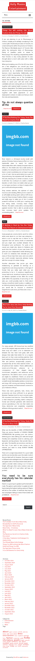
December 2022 (9, 605)
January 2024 (9, 579)
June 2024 (8, 569)
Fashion (5, 114)
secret (16, 643)
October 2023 (9, 585)
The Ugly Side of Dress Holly (11, 548)
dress (20, 634)
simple (26, 643)
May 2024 (8, 571)
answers (15, 632)
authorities (25, 631)
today (12, 646)
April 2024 (8, 573)
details (15, 633)
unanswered (25, 646)
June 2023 (8, 593)
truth (19, 646)
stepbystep (11, 644)
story (15, 644)
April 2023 (8, 597)
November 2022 (9, 607)
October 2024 (9, 560)
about (6, 632)
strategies (20, 644)
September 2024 (10, 563)
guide (21, 638)
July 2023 (7, 591)
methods (27, 640)
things (7, 646)
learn (22, 640)
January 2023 (9, 603)
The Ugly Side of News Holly (11, 526)
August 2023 (9, 589)
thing (4, 646)
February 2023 (9, 601)
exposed (26, 635)
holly (27, 637)
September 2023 (10, 587)
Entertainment (7, 27)
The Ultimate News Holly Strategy (13, 542)
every (15, 635)
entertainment (8, 635)
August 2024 (9, 565)
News (4, 221)
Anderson (25, 657)
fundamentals (16, 638)
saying (11, 643)
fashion (9, 638)
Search (5, 505)
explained (20, 635)
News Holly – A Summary (10, 528)
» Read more (16, 108)
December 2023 (9, 581)
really (20, 641)
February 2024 (9, 577)
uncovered (5, 647)
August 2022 (9, 614)
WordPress (16, 657)
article (20, 632)
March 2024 (8, 575)
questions (14, 641)
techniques (26, 644)
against (11, 631)
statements (5, 644)
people (9, 641)
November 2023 (9, 583)
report (24, 641)
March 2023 (8, 599)
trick (16, 646)
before (4, 633)
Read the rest (8, 108)
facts (4, 638)
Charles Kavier (24, 36)
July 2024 (7, 567)
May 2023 (8, 595)
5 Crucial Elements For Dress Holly (13, 550)
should (21, 643)
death (8, 633)
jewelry (17, 640)
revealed (6, 643)
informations (8, 640)
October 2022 (9, 610)
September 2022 (10, 612)
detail (11, 634)
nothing (4, 641)
